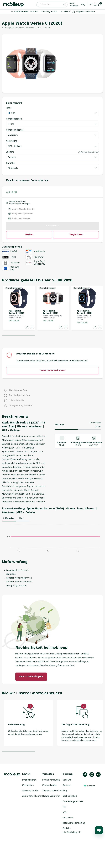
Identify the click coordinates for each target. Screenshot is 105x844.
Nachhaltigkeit (70, 796)
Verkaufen (48, 774)
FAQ (64, 807)
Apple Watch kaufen (32, 796)
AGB (64, 812)
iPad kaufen (28, 785)
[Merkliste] (95, 4)
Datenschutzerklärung (74, 823)
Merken (29, 235)
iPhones (34, 12)
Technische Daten (95, 425)
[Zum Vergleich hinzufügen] (27, 327)
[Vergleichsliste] (91, 4)
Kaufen (26, 774)
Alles (21, 518)
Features (59, 425)
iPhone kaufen (29, 780)
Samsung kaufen (30, 791)
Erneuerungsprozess (73, 801)
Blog (83, 5)
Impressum (68, 818)
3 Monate (8, 518)
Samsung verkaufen (52, 791)
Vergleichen (75, 235)
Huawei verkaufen (51, 796)
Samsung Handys (49, 12)
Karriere (66, 785)
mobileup (68, 774)
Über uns (67, 780)
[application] (52, 540)
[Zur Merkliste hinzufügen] (32, 327)
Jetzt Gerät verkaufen (52, 370)
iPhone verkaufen (51, 780)
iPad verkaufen (49, 785)
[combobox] (52, 4)
